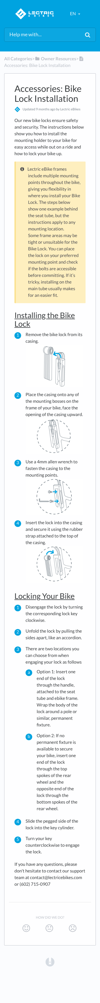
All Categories (18, 58)
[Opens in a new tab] (50, 962)
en (73, 13)
